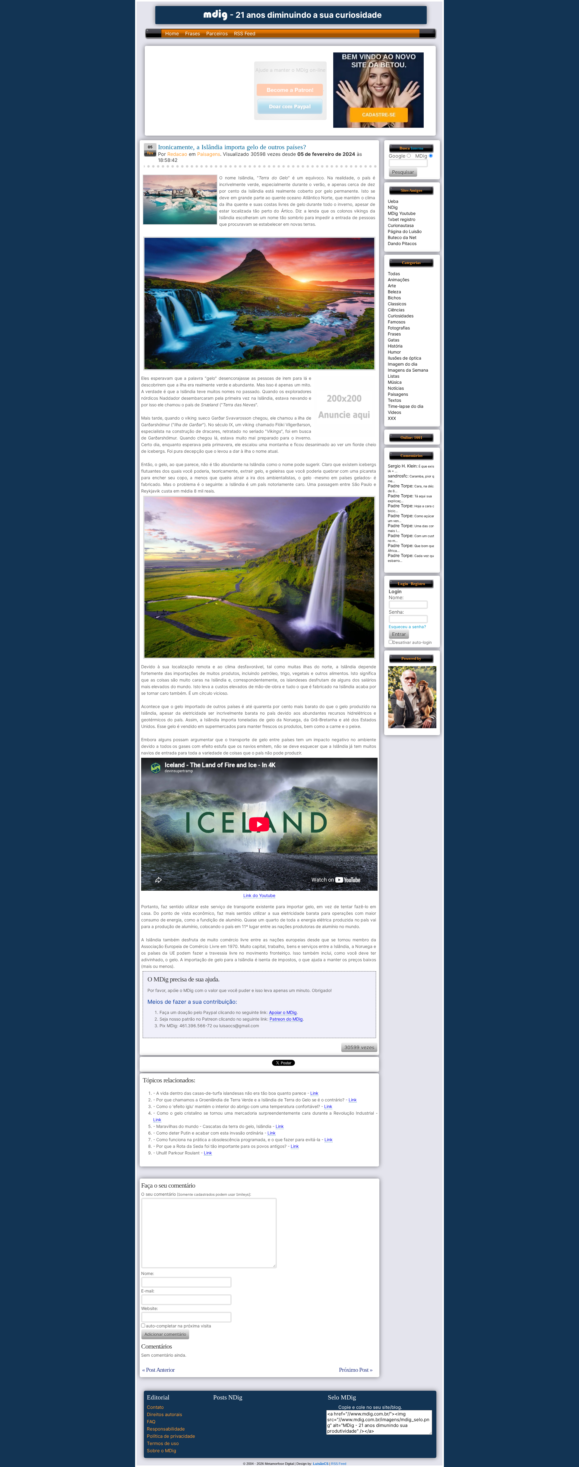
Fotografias (399, 327)
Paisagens (208, 154)
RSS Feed (244, 33)
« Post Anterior (158, 1369)
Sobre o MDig (161, 1450)
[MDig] (216, 14)
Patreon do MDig (286, 1019)
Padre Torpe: (400, 485)
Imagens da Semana (408, 370)
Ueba (393, 201)
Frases (192, 33)
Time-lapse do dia (405, 406)
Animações (398, 279)
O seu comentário (195, 1194)
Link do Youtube (259, 895)
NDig (393, 207)
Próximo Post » (355, 1369)
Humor (394, 351)
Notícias (396, 388)
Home (172, 33)
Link (314, 1093)
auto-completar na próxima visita (178, 1325)
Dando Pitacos (402, 243)
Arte (392, 285)
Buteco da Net (402, 237)
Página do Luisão (405, 231)
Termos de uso (163, 1443)
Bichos (394, 297)
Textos (394, 400)
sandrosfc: (398, 475)
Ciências (396, 309)
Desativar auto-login (412, 642)
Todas (394, 273)
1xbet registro (401, 219)
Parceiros (217, 33)
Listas (393, 376)
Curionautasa (401, 225)
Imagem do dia (402, 364)
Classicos (397, 303)
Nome (147, 1273)
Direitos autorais (164, 1414)
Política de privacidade (171, 1436)
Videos (394, 412)
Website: (149, 1308)
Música (395, 382)
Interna (417, 148)
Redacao (177, 154)
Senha (396, 612)
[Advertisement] (202, 90)
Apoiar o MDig (283, 1012)
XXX (392, 418)
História (395, 345)
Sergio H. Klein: (403, 465)
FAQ (151, 1422)
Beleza (394, 291)
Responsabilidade (166, 1429)
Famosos (396, 321)
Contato (155, 1407)
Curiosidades (400, 315)
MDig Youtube (402, 213)
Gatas (393, 339)
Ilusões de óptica (404, 357)
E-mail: (147, 1290)
